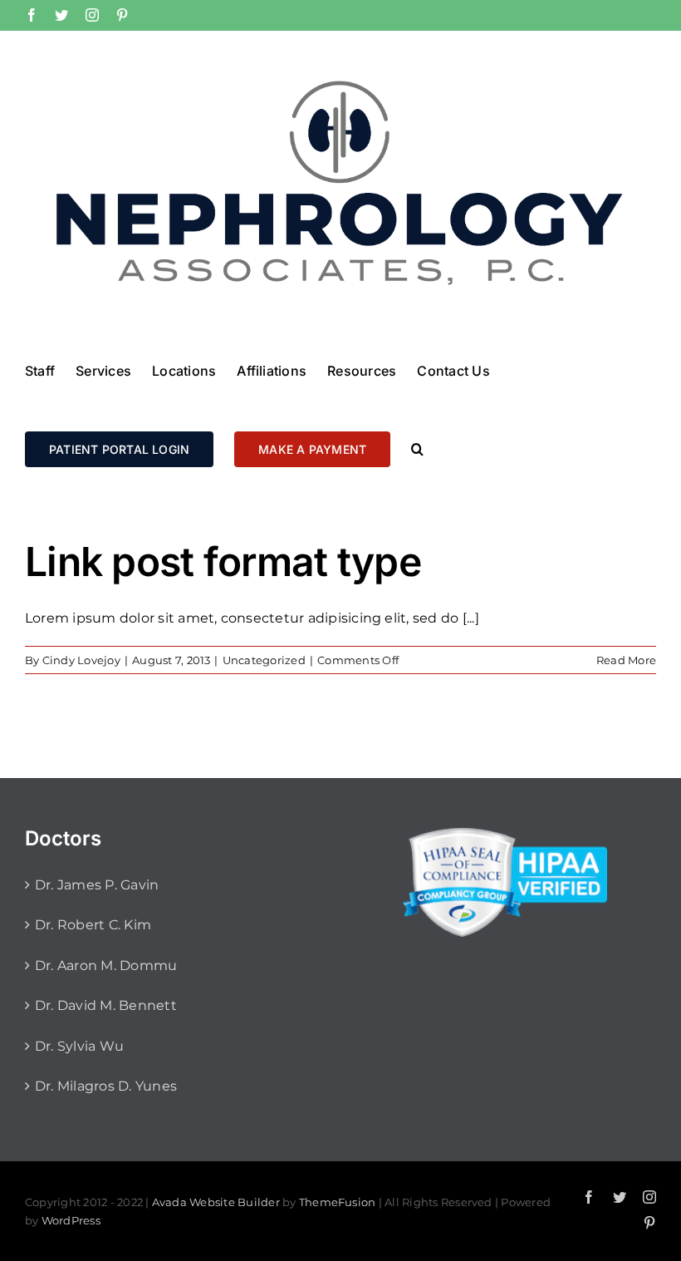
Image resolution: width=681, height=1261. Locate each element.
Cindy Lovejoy (81, 660)
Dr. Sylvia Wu (79, 1046)
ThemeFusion (337, 1202)
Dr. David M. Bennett (106, 1005)
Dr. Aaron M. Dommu (106, 965)
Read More (626, 660)
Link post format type (223, 561)
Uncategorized (264, 660)
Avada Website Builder (216, 1202)
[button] (417, 448)
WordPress (71, 1220)
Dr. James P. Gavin (97, 885)
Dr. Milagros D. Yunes (106, 1086)
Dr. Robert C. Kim (93, 925)
